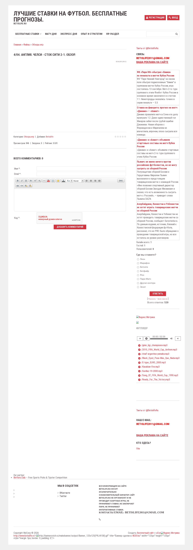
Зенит (143, 287)
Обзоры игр (37, 44)
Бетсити (144, 267)
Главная (17, 44)
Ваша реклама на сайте (152, 62)
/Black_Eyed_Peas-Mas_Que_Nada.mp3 (158, 358)
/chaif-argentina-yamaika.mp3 (153, 353)
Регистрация (156, 17)
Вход (175, 17)
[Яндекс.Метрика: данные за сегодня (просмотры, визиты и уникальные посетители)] (145, 317)
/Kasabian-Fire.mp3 (149, 366)
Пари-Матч (145, 279)
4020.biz (136, 535)
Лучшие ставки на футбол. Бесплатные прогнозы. (70, 17)
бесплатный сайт (145, 532)
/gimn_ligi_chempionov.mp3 (152, 345)
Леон (142, 259)
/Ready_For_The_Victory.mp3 (154, 379)
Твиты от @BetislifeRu (147, 48)
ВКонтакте (65, 492)
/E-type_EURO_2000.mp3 (152, 362)
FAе (138, 448)
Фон (142, 275)
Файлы (26, 44)
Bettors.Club (19, 477)
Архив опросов (162, 299)
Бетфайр (144, 271)
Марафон (145, 263)
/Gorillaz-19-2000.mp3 (150, 371)
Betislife (49, 136)
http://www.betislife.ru (24, 535)
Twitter (63, 496)
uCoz (158, 532)
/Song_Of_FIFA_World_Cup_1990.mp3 (158, 375)
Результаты (152, 299)
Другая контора (147, 283)
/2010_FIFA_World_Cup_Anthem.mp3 (157, 349)
